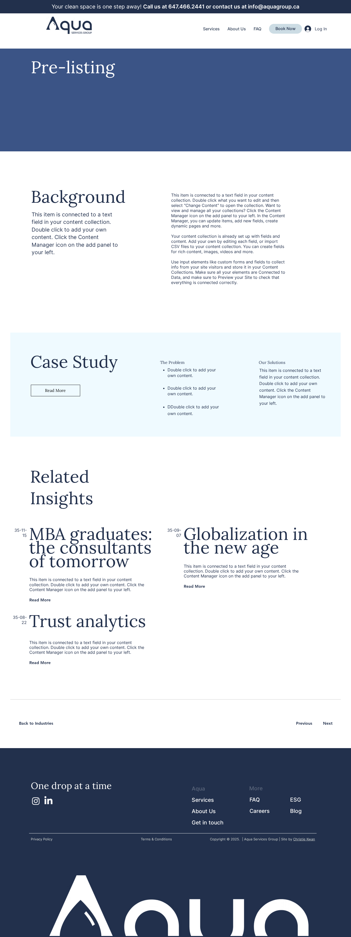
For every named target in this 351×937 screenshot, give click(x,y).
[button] (285, 28)
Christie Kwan (304, 839)
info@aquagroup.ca (273, 6)
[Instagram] (36, 801)
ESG (295, 799)
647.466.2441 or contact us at (208, 6)
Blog (296, 811)
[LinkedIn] (48, 801)
